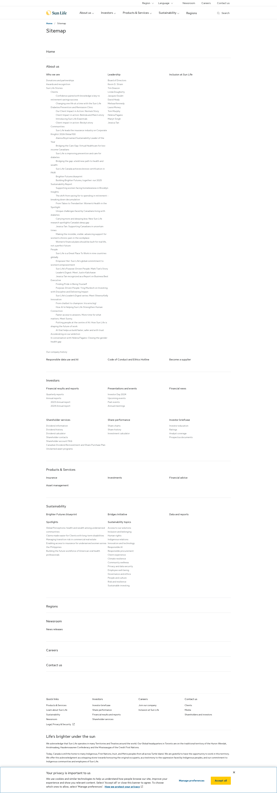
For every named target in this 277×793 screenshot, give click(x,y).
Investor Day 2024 (117, 394)
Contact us (223, 3)
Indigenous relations (118, 539)
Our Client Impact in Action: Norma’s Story (77, 111)
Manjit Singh (114, 119)
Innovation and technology (121, 543)
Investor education (178, 425)
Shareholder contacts (57, 437)
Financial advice (178, 477)
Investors (52, 380)
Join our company (147, 705)
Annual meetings (116, 406)
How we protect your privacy (122, 786)
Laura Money (114, 107)
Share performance (119, 420)
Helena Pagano (115, 115)
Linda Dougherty (116, 92)
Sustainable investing (119, 585)
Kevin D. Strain (115, 84)
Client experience (117, 554)
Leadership (114, 74)
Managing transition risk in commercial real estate (71, 539)
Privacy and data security (120, 566)
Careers (206, 3)
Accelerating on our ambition (65, 334)
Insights (55, 192)
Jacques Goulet (115, 95)
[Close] (234, 772)
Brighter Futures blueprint (69, 176)
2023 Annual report (60, 402)
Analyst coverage (178, 433)
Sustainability (56, 506)
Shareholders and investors (198, 714)
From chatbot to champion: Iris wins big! (76, 303)
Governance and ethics (119, 574)
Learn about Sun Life (56, 710)
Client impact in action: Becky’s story (74, 122)
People (54, 249)
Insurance (51, 477)
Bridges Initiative (117, 514)
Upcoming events (117, 398)
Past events (114, 402)
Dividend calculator (56, 433)
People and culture (117, 578)
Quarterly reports (55, 394)
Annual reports (53, 398)
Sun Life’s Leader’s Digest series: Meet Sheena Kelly (82, 295)
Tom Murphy (114, 111)
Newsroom (189, 3)
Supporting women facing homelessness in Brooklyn (82, 188)
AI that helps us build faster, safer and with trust (80, 330)
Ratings (173, 429)
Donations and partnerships (60, 80)
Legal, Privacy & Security (58, 724)
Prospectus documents (181, 437)
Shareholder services (58, 420)
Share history (114, 429)
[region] (138, 780)
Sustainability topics (119, 522)
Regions (191, 13)
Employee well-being (118, 570)
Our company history (56, 352)
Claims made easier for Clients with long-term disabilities (75, 535)
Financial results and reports (62, 388)
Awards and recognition (58, 84)
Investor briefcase (179, 420)
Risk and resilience (117, 581)
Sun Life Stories (54, 88)
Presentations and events (122, 388)
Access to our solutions (119, 528)
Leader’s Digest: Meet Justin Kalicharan (76, 272)
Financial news (177, 388)
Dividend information (57, 425)
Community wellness (118, 562)
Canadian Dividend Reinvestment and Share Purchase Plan (75, 445)
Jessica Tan (113, 122)
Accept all (221, 780)
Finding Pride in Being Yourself (71, 284)
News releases (54, 629)
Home (49, 23)
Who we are (53, 74)
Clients (54, 92)
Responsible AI (115, 547)
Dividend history (54, 429)
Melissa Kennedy (116, 103)
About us (52, 66)
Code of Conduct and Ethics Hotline (128, 359)
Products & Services (60, 470)
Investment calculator (119, 433)
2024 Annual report (60, 406)
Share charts (114, 425)
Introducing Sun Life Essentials (71, 119)
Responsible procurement (121, 551)
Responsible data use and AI (62, 359)
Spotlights (52, 522)
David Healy (114, 99)
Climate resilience (117, 558)
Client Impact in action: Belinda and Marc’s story (80, 115)
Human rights (114, 535)
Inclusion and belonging (119, 531)
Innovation (56, 299)
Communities (57, 126)
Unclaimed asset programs (59, 448)
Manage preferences (191, 780)
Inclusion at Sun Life (181, 74)
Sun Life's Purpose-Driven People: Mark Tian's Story (82, 268)
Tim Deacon (114, 88)
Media (188, 710)
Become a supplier (180, 359)
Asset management (57, 485)
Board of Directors (117, 80)
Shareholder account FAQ (59, 441)
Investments (115, 477)
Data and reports (179, 514)
